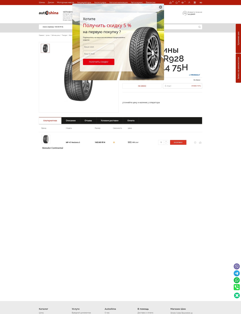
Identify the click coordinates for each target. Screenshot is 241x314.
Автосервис (137, 2)
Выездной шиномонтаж (81, 313)
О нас (107, 313)
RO (201, 3)
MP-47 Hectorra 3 (73, 142)
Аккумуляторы (84, 2)
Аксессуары (100, 2)
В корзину (178, 142)
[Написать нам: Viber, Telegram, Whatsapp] (237, 295)
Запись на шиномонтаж (238, 68)
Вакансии (150, 2)
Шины (42, 2)
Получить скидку (98, 62)
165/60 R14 (100, 142)
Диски (51, 2)
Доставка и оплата (145, 313)
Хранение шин (238, 38)
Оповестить (196, 86)
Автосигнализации (118, 2)
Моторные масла (65, 2)
